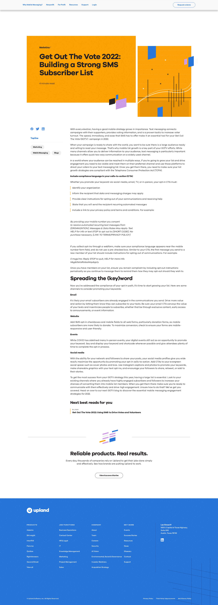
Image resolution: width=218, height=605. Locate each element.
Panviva (30, 546)
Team (94, 535)
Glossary (127, 551)
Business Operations (67, 530)
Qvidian (30, 551)
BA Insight (31, 535)
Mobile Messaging (40, 153)
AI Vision (95, 551)
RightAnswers (32, 556)
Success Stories (130, 535)
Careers (95, 541)
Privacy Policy (148, 599)
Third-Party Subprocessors (165, 599)
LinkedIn (162, 539)
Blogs (56, 153)
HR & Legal (63, 541)
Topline (34, 138)
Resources (128, 541)
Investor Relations (99, 562)
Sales (61, 567)
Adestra (30, 530)
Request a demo (184, 5)
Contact (127, 556)
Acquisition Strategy (100, 567)
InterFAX (30, 541)
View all (30, 567)
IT (60, 546)
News (126, 546)
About (94, 530)
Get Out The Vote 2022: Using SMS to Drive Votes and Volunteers (106, 412)
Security (95, 546)
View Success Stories (109, 475)
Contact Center (65, 535)
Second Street (32, 562)
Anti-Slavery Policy (184, 599)
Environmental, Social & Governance (107, 556)
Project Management (68, 562)
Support (127, 562)
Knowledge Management (69, 551)
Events (127, 530)
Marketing (44, 47)
